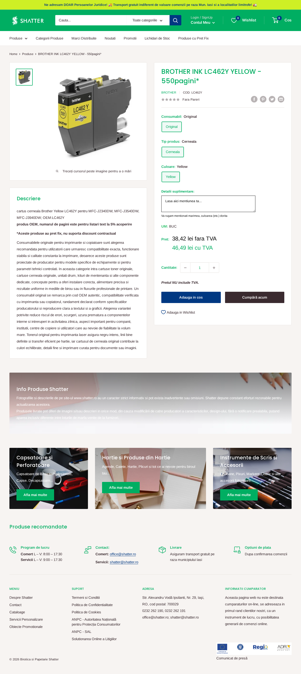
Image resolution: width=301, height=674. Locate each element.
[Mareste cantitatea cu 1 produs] (214, 268)
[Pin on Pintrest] (263, 99)
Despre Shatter (21, 597)
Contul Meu (201, 23)
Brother (168, 92)
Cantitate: (169, 268)
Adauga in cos (191, 298)
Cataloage (17, 612)
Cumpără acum (254, 298)
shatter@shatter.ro (124, 562)
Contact (15, 605)
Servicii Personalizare (26, 619)
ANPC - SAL (81, 632)
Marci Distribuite (83, 38)
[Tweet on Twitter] (272, 99)
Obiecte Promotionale (26, 627)
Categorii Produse (49, 38)
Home (13, 54)
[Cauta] (175, 20)
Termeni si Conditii (86, 597)
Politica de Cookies (86, 612)
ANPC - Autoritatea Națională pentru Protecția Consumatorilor (96, 621)
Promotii (130, 38)
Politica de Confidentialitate (92, 605)
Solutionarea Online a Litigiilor (94, 639)
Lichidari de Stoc (157, 38)
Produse (15, 38)
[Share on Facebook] (254, 99)
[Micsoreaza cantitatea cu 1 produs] (185, 268)
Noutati (110, 38)
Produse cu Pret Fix (193, 38)
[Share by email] (281, 99)
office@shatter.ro (123, 554)
